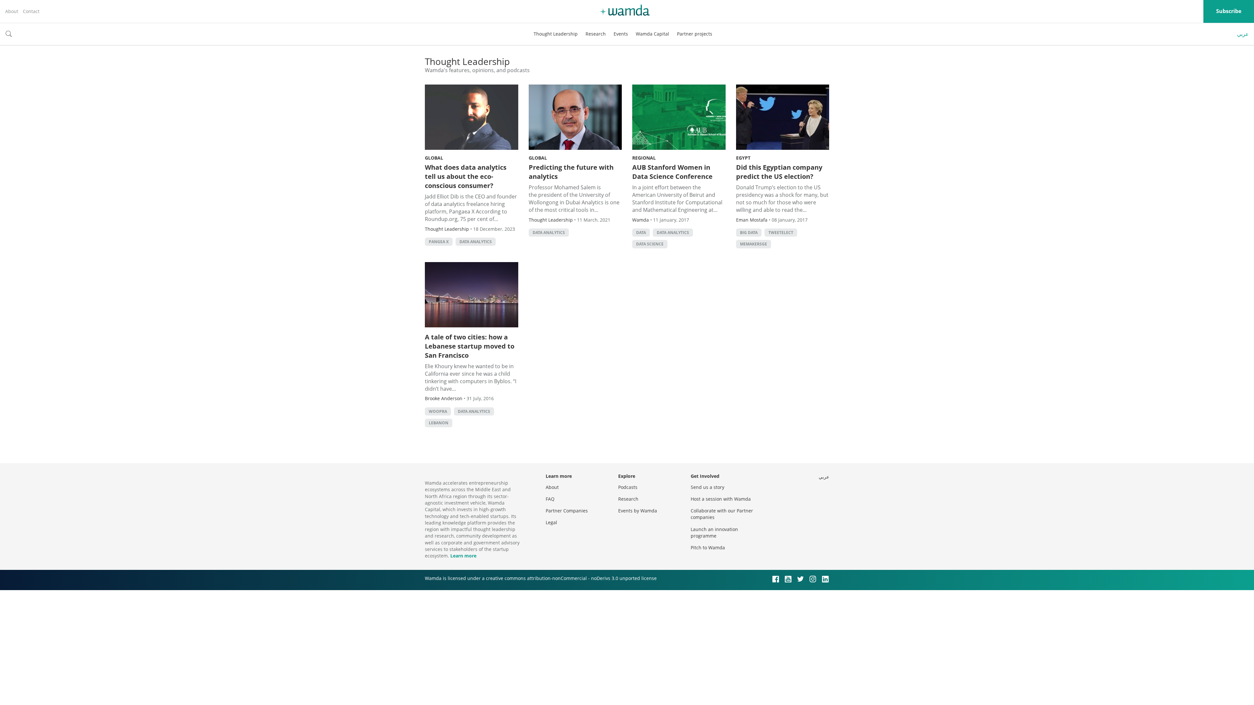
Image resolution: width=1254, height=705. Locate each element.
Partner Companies (567, 511)
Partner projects (694, 34)
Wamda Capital (652, 34)
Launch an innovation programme (714, 532)
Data (641, 232)
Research (596, 34)
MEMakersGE (753, 244)
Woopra (438, 411)
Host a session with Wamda (721, 499)
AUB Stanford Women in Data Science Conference (672, 172)
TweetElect (780, 232)
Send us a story (707, 487)
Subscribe (1228, 11)
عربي (1243, 34)
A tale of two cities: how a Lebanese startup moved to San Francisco (469, 346)
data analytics (475, 241)
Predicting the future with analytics (571, 172)
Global (434, 158)
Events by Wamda (637, 511)
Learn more (463, 556)
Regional (644, 158)
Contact (31, 11)
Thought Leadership (556, 34)
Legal (551, 522)
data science (650, 244)
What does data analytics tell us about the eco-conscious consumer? (465, 176)
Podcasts (627, 487)
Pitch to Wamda (708, 547)
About (11, 11)
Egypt (743, 158)
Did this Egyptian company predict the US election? (779, 172)
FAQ (550, 499)
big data (749, 232)
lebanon (438, 423)
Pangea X (439, 241)
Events (621, 34)
